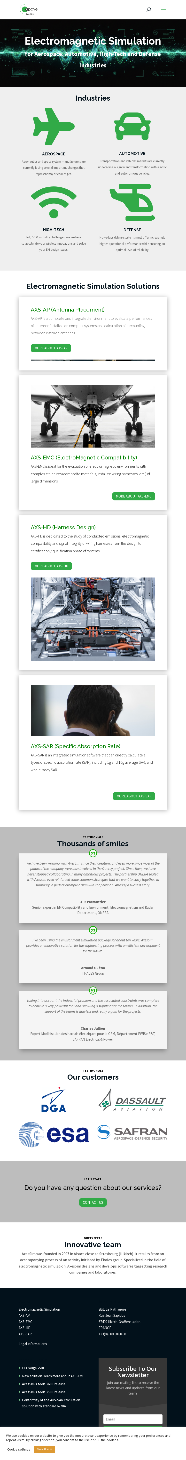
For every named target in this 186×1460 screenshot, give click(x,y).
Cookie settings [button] (18, 1449)
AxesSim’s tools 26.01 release (44, 1384)
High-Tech (53, 229)
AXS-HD (25, 1327)
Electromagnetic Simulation (39, 1309)
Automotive (132, 153)
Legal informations (33, 1343)
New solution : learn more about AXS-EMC (53, 1376)
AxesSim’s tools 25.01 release (44, 1392)
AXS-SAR (25, 1334)
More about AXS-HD (51, 566)
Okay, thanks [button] (44, 1449)
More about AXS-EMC (134, 496)
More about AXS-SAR (134, 796)
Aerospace (53, 154)
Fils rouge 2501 (33, 1368)
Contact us (93, 1202)
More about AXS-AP (51, 348)
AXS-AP (24, 1315)
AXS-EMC (25, 1321)
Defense (132, 230)
